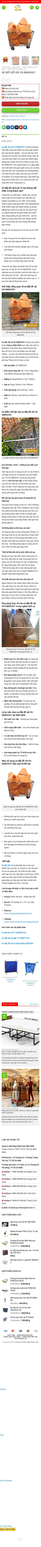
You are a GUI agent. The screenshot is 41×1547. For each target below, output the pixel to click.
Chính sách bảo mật (25, 1335)
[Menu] (4, 8)
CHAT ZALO (21, 110)
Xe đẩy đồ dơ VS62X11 (10, 980)
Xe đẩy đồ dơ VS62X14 (30, 984)
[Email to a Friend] (17, 127)
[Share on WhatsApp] (4, 127)
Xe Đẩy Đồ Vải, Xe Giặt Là (16, 69)
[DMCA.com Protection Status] (7, 1529)
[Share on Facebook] (8, 127)
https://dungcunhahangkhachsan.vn (18, 913)
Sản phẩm (16, 67)
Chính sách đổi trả (29, 1337)
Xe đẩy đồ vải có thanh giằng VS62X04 (17, 943)
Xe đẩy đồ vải (7, 865)
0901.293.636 (17, 1193)
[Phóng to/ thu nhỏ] (9, 1533)
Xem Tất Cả (34, 1004)
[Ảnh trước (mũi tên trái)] (2, 1543)
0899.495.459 (17, 1186)
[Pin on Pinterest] (21, 127)
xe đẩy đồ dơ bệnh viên (12, 120)
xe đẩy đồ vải (25, 120)
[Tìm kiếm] (31, 8)
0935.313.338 (17, 1200)
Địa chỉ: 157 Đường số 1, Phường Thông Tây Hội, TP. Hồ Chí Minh (20, 1)
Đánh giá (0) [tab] (7, 141)
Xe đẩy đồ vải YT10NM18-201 (14, 933)
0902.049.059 (17, 1179)
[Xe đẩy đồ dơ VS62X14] (30, 968)
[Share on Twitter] (12, 127)
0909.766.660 (22, 104)
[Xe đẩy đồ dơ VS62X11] (10, 967)
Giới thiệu (11, 1335)
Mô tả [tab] (4, 136)
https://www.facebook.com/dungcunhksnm (21, 922)
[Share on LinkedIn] (25, 127)
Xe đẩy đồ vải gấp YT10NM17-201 (16, 938)
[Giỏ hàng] (37, 8)
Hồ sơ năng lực (21, 1338)
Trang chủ (6, 67)
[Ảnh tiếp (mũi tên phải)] (9, 1543)
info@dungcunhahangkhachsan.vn (21, 1208)
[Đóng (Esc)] (2, 1533)
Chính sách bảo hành (12, 1337)
